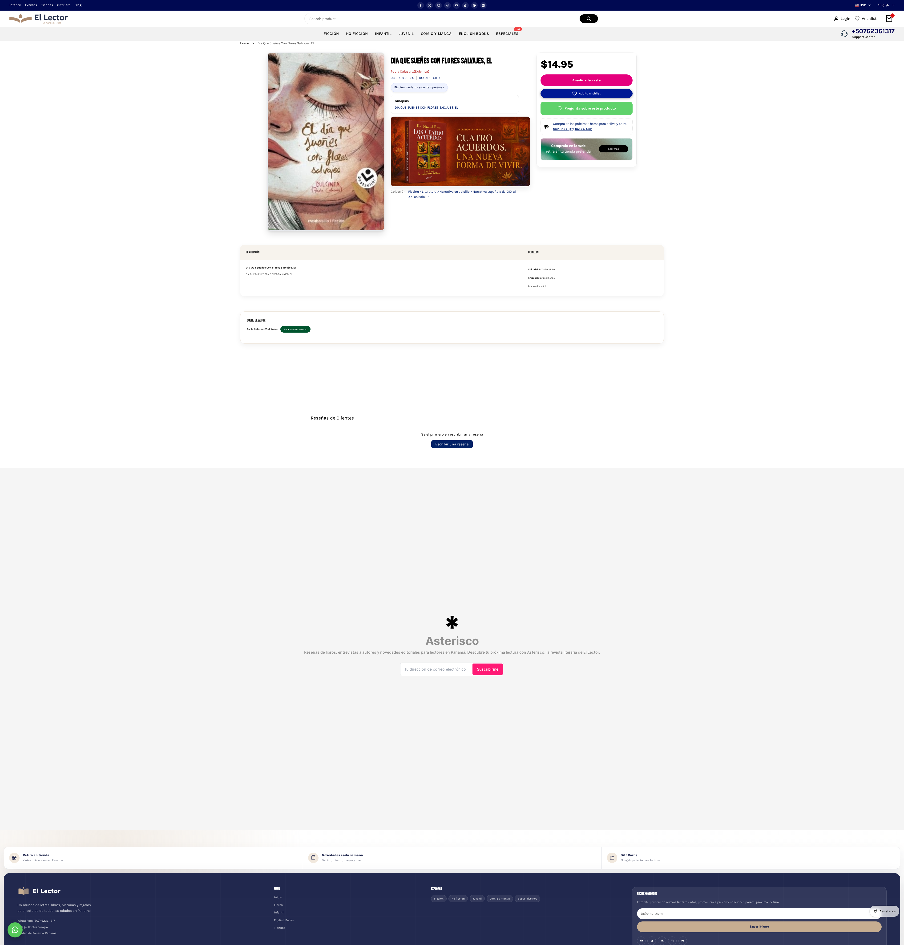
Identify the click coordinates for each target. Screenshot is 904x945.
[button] (587, 93)
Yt (672, 940)
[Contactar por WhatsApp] (15, 929)
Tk (662, 940)
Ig (651, 940)
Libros (278, 905)
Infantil (15, 5)
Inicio (278, 897)
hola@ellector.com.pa (32, 927)
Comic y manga (500, 898)
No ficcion (458, 898)
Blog (78, 5)
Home (244, 43)
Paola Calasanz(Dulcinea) (410, 71)
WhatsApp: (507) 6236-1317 (36, 920)
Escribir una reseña (452, 444)
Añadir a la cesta (586, 80)
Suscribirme (759, 926)
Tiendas (47, 5)
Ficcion (439, 898)
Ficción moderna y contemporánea (419, 87)
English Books (284, 920)
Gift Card (63, 5)
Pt (682, 940)
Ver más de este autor (295, 329)
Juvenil (477, 898)
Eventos (31, 5)
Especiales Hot (527, 898)
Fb (641, 940)
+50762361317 (873, 31)
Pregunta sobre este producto (590, 108)
